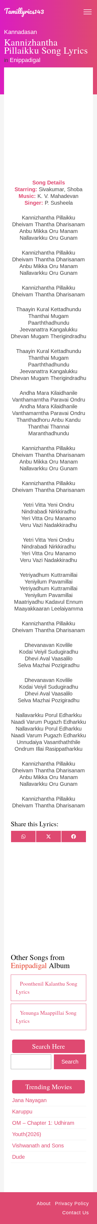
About (44, 1203)
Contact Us (75, 1212)
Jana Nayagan (29, 1100)
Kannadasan (20, 32)
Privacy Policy (72, 1203)
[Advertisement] (48, 122)
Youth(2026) (26, 1134)
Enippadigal (25, 60)
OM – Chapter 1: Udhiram (43, 1123)
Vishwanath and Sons (38, 1145)
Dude (18, 1157)
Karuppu (22, 1112)
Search (69, 1062)
